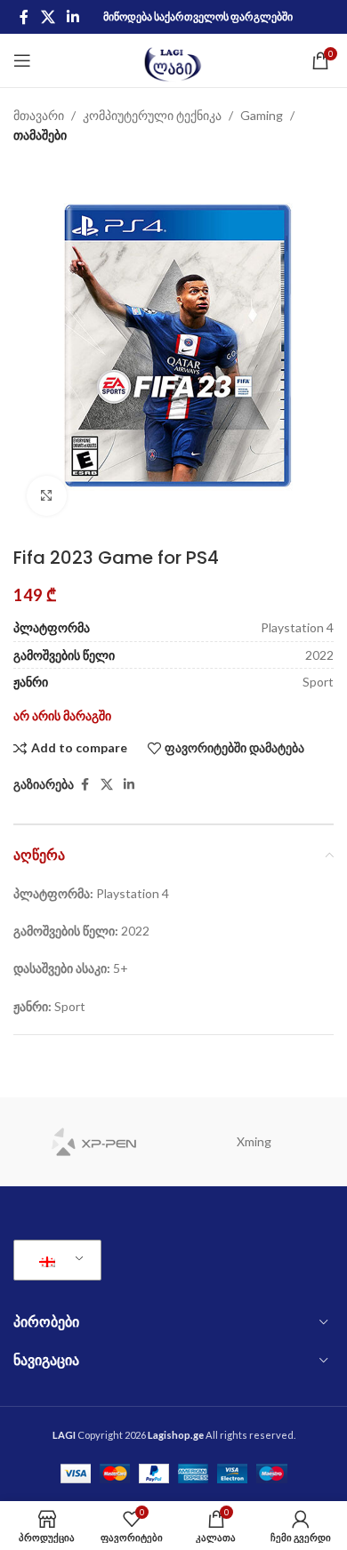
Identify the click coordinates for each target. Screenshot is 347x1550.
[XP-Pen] (93, 1141)
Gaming (261, 115)
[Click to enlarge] (47, 496)
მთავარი (38, 115)
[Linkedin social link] (73, 17)
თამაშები (40, 134)
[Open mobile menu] (22, 60)
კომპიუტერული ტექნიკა (152, 115)
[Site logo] (174, 59)
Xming (254, 1141)
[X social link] (48, 17)
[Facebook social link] (24, 17)
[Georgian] (54, 1260)
